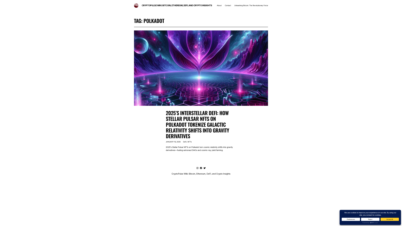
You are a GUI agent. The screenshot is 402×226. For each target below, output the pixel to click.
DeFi (185, 142)
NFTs (189, 142)
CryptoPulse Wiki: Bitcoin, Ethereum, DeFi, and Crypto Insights (177, 5)
